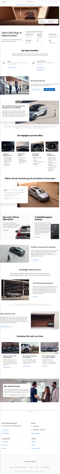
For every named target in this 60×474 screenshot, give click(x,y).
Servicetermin (40, 5)
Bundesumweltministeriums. (42, 128)
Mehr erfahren (5, 230)
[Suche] (56, 2)
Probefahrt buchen (36, 89)
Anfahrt (5, 430)
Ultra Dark (22, 190)
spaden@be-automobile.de (21, 394)
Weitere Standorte (5, 433)
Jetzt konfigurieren (11, 67)
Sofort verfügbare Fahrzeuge (22, 5)
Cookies (11, 467)
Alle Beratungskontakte (36, 433)
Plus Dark (15, 190)
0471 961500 (9, 394)
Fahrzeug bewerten (5, 326)
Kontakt (36, 467)
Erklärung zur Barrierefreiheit (45, 467)
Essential (5, 190)
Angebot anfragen (32, 5)
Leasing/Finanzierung (52, 20)
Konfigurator (33, 441)
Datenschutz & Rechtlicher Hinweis (21, 467)
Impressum (31, 467)
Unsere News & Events (35, 448)
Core (10, 190)
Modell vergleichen (6, 367)
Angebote (33, 445)
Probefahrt (4, 448)
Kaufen (41, 20)
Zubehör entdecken (26, 366)
